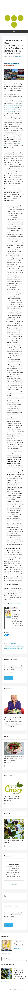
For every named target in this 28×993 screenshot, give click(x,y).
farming (18, 646)
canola (6, 107)
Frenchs (16, 105)
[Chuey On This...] (8, 803)
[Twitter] (6, 617)
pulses (20, 103)
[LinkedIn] (10, 617)
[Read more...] (14, 884)
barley (20, 105)
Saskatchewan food (14, 648)
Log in (19, 989)
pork (20, 107)
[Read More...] (5, 981)
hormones (6, 648)
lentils (5, 105)
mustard (10, 105)
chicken (10, 107)
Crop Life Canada (8, 111)
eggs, (13, 107)
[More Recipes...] (8, 766)
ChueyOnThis (13, 643)
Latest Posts (14, 607)
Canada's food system (15, 645)
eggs (10, 646)
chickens (6, 646)
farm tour (14, 646)
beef (16, 107)
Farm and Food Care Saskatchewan (14, 98)
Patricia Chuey (14, 7)
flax (18, 103)
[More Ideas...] (7, 846)
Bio (7, 607)
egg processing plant (17, 135)
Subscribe (8, 678)
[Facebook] (8, 617)
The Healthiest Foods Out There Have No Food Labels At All (19, 971)
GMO (22, 646)
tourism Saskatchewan (14, 109)
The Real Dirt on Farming (16, 603)
